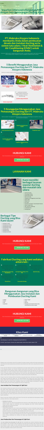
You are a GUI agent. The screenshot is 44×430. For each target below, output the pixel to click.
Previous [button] (2, 23)
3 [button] (22, 30)
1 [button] (19, 30)
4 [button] (23, 30)
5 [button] (24, 30)
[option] (11, 23)
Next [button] (41, 23)
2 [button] (20, 30)
